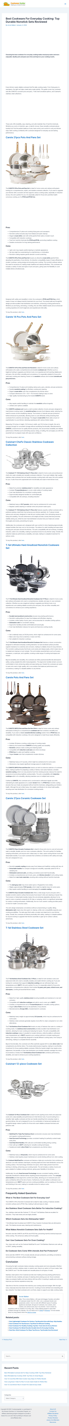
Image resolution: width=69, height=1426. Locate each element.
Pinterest (47, 1310)
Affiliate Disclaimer (52, 1413)
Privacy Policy (53, 1416)
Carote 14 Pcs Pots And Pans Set (23, 316)
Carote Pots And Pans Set (20, 677)
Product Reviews (53, 1418)
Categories (7, 1395)
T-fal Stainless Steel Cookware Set (24, 927)
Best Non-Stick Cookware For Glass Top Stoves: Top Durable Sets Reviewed (33, 1330)
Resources (53, 1422)
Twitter (41, 1310)
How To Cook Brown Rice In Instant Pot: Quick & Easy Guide (22, 1384)
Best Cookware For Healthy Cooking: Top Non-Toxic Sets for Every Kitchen (33, 1326)
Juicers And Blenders (52, 1420)
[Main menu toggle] (65, 4)
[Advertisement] (34, 40)
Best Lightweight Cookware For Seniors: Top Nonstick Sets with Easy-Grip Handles (35, 1321)
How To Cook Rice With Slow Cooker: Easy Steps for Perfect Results (25, 1379)
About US (53, 1409)
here (22, 312)
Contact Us (52, 1411)
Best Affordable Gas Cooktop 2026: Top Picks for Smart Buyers (23, 1376)
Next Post (63, 1339)
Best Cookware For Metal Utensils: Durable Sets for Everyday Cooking (31, 1328)
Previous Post (7, 1339)
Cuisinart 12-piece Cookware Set (24, 1063)
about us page (31, 1312)
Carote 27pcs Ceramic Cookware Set (26, 798)
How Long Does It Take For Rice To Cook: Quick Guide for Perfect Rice (25, 1382)
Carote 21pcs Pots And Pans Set (23, 137)
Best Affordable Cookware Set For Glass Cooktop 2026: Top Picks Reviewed (27, 1373)
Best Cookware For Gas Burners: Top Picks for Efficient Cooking (29, 1323)
